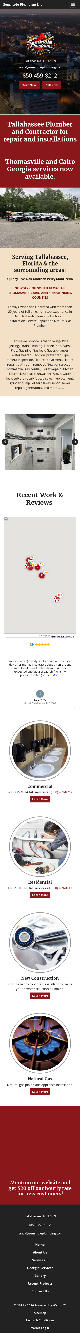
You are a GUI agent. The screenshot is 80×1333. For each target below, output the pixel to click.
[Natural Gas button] (40, 1043)
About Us (40, 1252)
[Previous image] (5, 442)
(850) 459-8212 (61, 792)
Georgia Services (40, 1268)
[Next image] (75, 442)
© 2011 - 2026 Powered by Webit (40, 1305)
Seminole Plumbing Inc (22, 4)
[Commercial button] (40, 750)
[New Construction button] (40, 942)
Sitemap (40, 1313)
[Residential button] (40, 846)
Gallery (40, 1276)
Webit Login (40, 1328)
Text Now (29, 85)
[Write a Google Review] (32, 644)
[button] (32, 567)
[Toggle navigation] (73, 5)
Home (40, 1244)
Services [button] (39, 1260)
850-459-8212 (40, 75)
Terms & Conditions (40, 1320)
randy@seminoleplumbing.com (40, 67)
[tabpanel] (40, 442)
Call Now (52, 85)
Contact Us (40, 1291)
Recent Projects (40, 1283)
